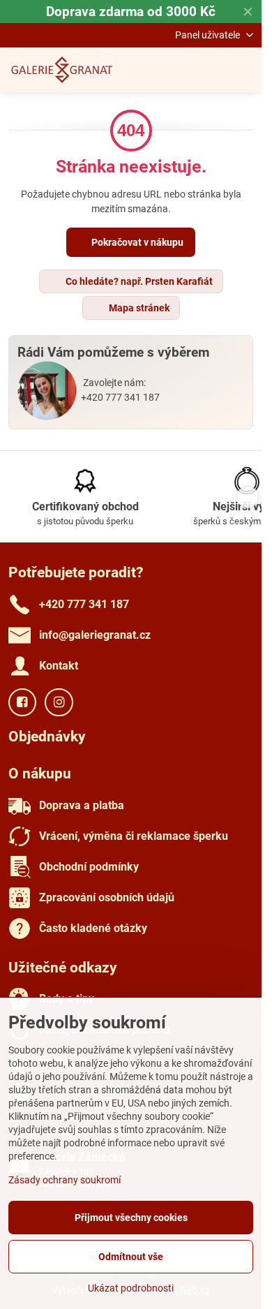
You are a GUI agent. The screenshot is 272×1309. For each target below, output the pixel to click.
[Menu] (245, 70)
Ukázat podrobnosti (131, 1288)
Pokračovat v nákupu (136, 242)
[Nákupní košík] (211, 70)
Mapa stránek (138, 307)
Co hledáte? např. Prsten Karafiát (138, 281)
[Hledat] (178, 70)
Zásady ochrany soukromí (64, 1179)
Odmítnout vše (130, 1256)
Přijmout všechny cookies (131, 1217)
